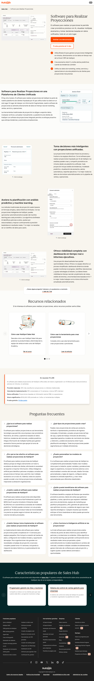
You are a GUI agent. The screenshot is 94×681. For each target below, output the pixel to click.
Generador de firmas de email (49, 630)
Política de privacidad (33, 674)
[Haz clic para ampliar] (76, 106)
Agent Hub (6, 634)
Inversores (63, 637)
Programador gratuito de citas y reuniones (26, 588)
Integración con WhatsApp (28, 645)
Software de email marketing (26, 627)
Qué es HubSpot (7, 622)
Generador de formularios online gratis (10, 650)
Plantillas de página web (49, 651)
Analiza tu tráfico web (27, 622)
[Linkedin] (52, 662)
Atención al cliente (80, 622)
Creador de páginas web (27, 631)
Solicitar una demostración (62, 39)
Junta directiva (63, 634)
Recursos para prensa (64, 649)
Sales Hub (4, 9)
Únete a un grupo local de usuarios (82, 627)
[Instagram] (36, 662)
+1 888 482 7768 (47, 291)
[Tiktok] (63, 662)
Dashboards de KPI (26, 648)
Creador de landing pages (28, 642)
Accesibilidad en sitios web (61, 674)
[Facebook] (31, 662)
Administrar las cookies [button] (80, 674)
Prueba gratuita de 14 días (62, 46)
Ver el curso (27, 351)
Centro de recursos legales (14, 674)
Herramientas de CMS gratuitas (27, 638)
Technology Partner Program (82, 647)
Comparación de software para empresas (50, 647)
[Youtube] (41, 662)
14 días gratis (22, 400)
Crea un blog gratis (8, 637)
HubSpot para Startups (81, 651)
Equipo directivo (63, 631)
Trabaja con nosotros (64, 627)
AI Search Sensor (47, 625)
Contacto (61, 646)
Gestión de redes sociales (9, 654)
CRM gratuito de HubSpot (9, 628)
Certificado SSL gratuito (27, 654)
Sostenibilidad (64, 643)
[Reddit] (57, 662)
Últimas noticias (63, 652)
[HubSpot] (6, 2)
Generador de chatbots (9, 640)
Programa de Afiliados (82, 654)
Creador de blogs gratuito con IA (10, 645)
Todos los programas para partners (82, 638)
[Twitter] (47, 662)
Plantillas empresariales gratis (49, 641)
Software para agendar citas (28, 651)
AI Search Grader (47, 622)
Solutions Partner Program (82, 642)
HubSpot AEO (6, 625)
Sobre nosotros (63, 622)
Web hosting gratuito (8, 631)
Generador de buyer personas (48, 635)
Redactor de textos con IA (28, 634)
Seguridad (46, 674)
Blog (60, 640)
